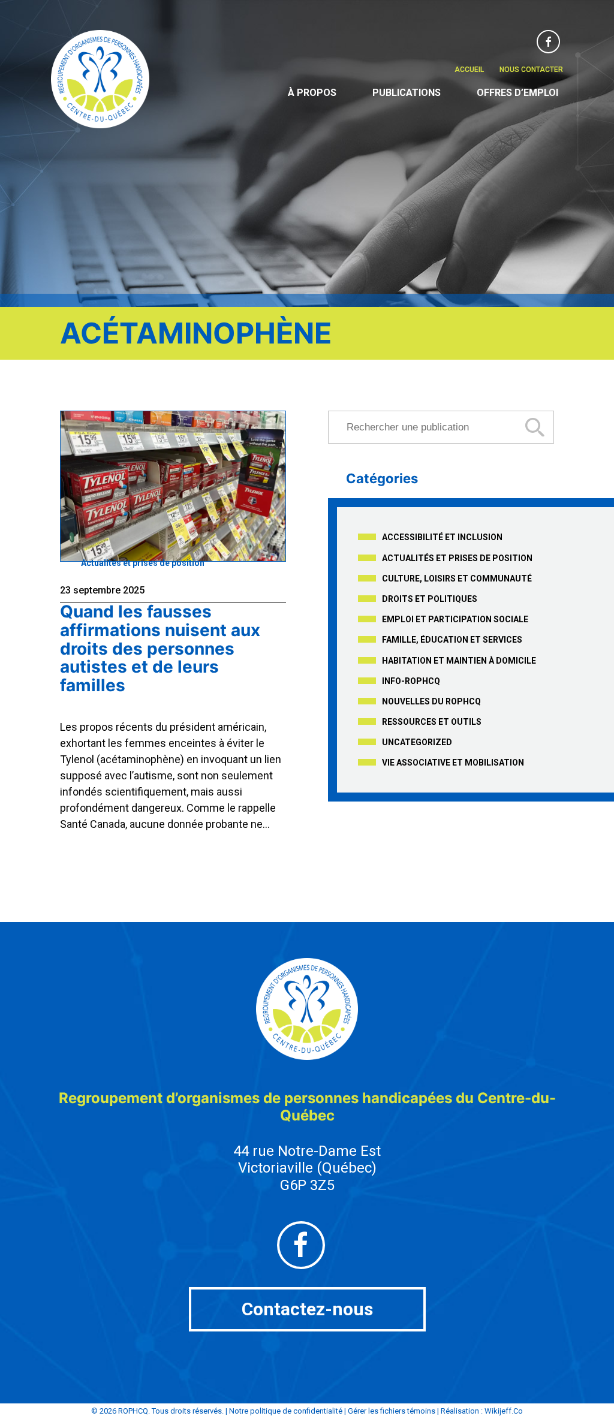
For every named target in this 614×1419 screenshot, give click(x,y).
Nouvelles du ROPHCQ (431, 701)
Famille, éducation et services (452, 639)
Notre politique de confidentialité (285, 1410)
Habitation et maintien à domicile (459, 660)
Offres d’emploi (517, 92)
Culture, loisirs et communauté (457, 578)
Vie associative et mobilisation (453, 762)
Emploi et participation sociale (455, 619)
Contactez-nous (307, 1309)
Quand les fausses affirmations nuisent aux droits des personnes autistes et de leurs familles (160, 648)
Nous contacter (531, 69)
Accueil (469, 69)
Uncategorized (417, 742)
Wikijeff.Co (503, 1410)
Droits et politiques (429, 599)
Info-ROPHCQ (411, 681)
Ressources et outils (431, 722)
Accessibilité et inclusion (442, 537)
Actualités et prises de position (142, 563)
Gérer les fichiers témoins (391, 1410)
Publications (406, 92)
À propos (312, 92)
